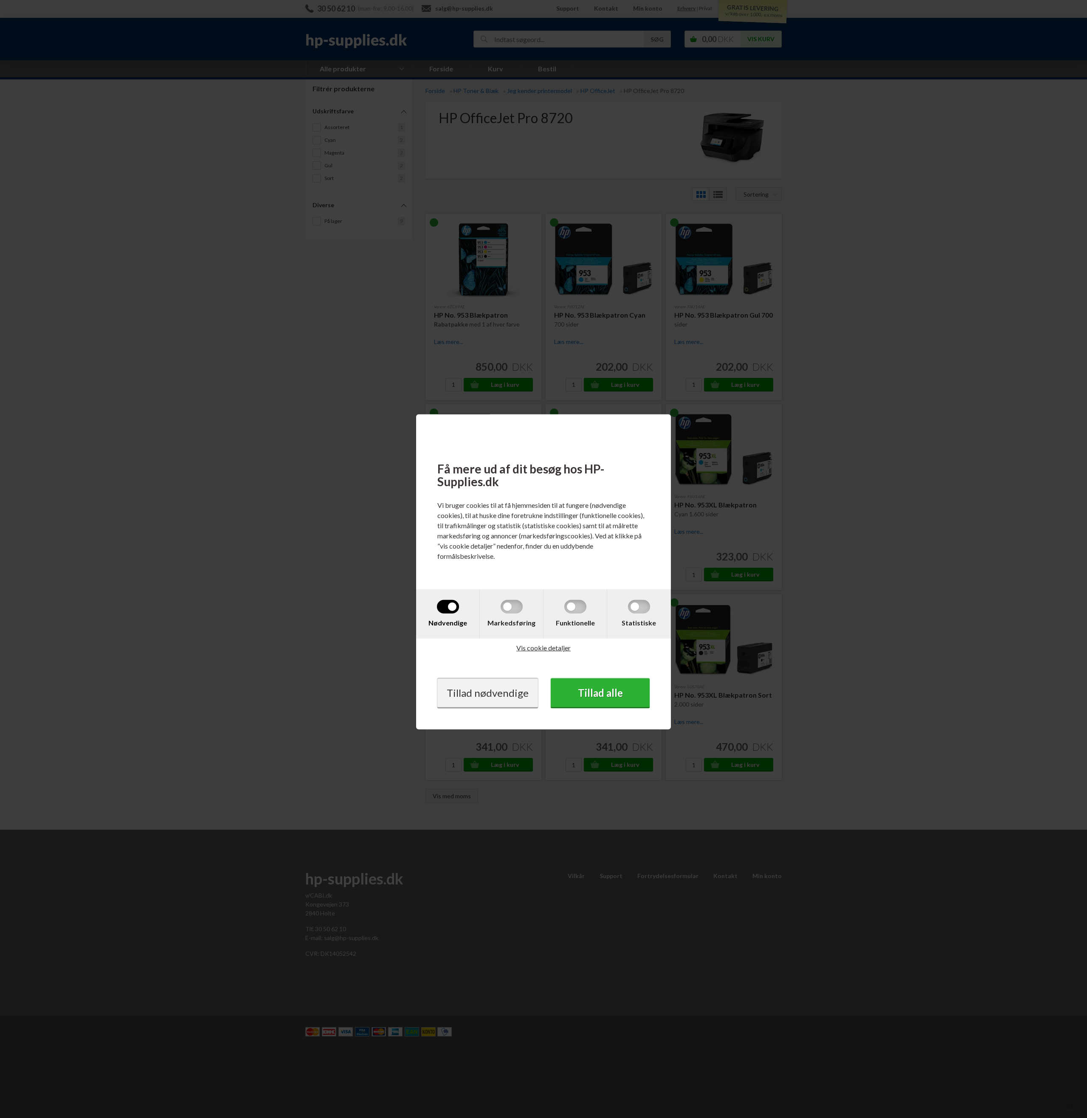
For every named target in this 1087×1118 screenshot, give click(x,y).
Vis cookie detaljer (543, 648)
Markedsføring (511, 623)
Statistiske (639, 623)
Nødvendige (447, 623)
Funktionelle (575, 623)
